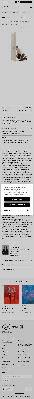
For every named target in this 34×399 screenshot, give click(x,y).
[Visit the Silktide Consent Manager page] (28, 210)
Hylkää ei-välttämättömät (17, 205)
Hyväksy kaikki (17, 199)
